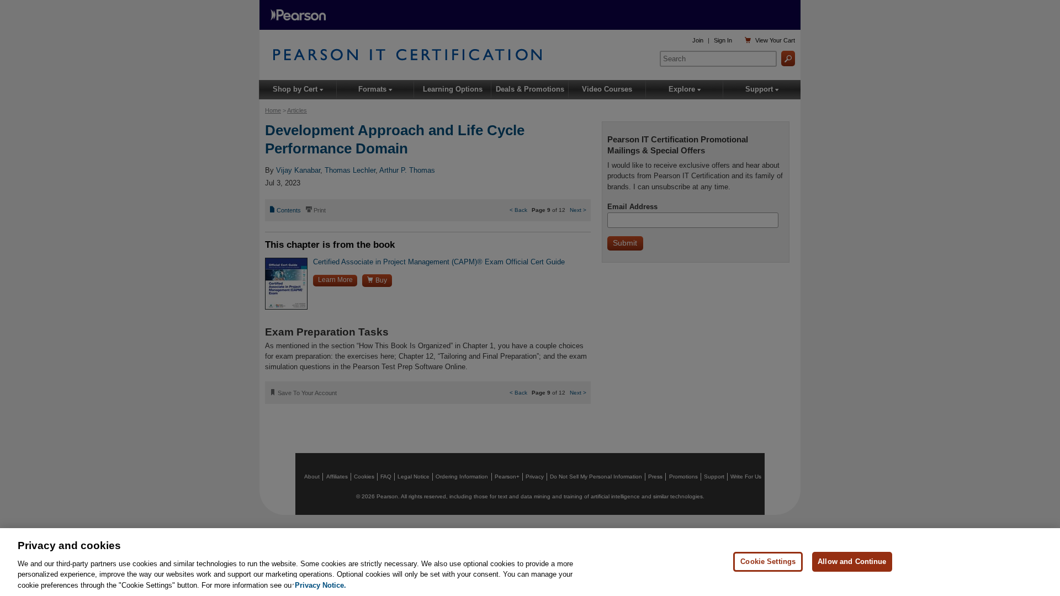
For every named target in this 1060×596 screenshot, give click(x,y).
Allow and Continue (852, 561)
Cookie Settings (768, 561)
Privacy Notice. (320, 585)
